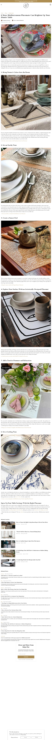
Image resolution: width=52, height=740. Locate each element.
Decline (36, 737)
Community (3, 636)
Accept (25, 737)
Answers (2, 573)
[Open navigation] (4, 4)
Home (2, 13)
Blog (6, 13)
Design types (11, 13)
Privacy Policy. (23, 734)
